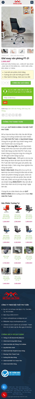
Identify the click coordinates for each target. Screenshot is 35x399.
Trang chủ (5, 55)
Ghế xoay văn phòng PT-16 (17, 278)
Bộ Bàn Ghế (28, 390)
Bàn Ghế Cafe (10, 387)
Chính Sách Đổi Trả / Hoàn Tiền (12, 360)
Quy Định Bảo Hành (9, 347)
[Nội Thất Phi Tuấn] (17, 2)
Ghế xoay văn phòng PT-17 (6, 278)
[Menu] (3, 2)
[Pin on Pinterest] (16, 115)
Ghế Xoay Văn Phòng (11, 389)
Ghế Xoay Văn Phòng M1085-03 (17, 216)
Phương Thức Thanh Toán (11, 354)
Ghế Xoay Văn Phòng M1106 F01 (17, 237)
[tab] (17, 122)
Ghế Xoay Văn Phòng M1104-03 (29, 216)
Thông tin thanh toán (13, 122)
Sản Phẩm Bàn (18, 390)
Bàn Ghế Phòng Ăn (25, 389)
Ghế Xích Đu (17, 392)
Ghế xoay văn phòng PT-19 (17, 257)
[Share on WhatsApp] (3, 115)
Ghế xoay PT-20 (6, 257)
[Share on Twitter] (9, 115)
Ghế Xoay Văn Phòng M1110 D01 (28, 237)
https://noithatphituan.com (18, 321)
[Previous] (4, 27)
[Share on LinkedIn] (19, 115)
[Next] (30, 27)
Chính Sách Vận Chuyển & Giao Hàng (14, 351)
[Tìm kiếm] (32, 2)
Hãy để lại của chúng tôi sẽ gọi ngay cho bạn (20, 92)
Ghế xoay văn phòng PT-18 (29, 257)
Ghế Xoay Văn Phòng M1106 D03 (6, 237)
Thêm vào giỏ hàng (20, 83)
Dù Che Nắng (26, 392)
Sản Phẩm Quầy (18, 394)
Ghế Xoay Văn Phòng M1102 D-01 (6, 216)
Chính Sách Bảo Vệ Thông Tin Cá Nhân (14, 344)
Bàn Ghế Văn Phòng (17, 55)
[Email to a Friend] (13, 115)
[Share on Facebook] (6, 115)
